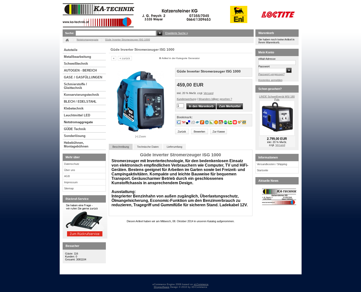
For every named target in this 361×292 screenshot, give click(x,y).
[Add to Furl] (202, 123)
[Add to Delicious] (188, 123)
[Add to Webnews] (235, 123)
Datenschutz (71, 163)
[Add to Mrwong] (221, 123)
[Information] (85, 237)
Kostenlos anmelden (270, 80)
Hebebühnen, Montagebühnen (76, 144)
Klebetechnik (73, 108)
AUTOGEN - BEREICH (80, 70)
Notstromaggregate (78, 122)
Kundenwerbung (186, 98)
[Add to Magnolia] (216, 123)
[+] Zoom (140, 136)
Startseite (262, 170)
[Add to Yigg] (239, 123)
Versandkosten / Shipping (272, 164)
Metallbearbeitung (77, 57)
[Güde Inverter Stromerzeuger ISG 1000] (141, 131)
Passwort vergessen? (271, 74)
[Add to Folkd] (197, 123)
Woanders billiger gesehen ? (215, 98)
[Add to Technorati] (230, 123)
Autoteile (70, 50)
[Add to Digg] (193, 123)
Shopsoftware (161, 287)
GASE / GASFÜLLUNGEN (83, 77)
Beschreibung (120, 146)
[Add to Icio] (207, 123)
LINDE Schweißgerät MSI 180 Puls (277, 98)
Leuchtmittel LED (77, 115)
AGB (67, 176)
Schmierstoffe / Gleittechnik (75, 86)
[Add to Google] (179, 123)
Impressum (71, 182)
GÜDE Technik (75, 129)
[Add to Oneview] (244, 123)
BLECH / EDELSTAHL (80, 101)
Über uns (69, 170)
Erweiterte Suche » (176, 33)
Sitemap (69, 188)
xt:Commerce (201, 284)
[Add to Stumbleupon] (225, 123)
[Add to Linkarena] (211, 123)
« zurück (125, 58)
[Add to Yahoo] (183, 123)
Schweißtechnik (76, 63)
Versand (208, 93)
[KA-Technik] (138, 28)
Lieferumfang (174, 146)
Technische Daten (148, 146)
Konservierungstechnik (81, 95)
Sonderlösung (74, 136)
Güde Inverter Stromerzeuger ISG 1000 (127, 39)
